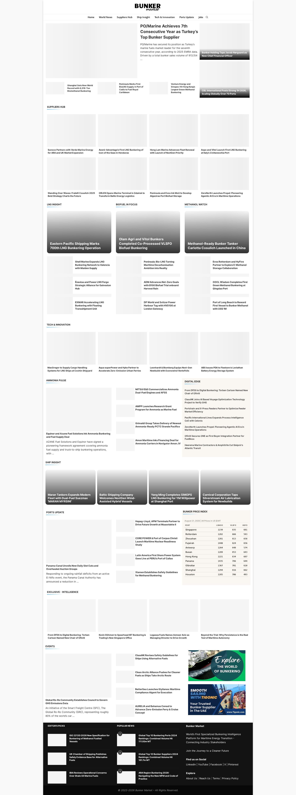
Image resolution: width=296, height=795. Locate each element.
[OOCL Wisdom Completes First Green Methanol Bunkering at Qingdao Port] (197, 285)
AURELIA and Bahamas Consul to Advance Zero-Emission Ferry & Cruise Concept (156, 709)
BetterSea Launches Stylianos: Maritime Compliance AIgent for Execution (157, 691)
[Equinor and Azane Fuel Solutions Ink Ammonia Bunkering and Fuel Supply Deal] (78, 409)
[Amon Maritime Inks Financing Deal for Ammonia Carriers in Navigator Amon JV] (125, 445)
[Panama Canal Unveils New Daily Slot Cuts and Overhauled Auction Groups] (78, 541)
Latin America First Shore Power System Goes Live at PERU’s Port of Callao (158, 557)
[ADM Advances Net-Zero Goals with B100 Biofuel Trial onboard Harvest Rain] (129, 285)
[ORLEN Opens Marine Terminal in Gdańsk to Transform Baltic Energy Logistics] (122, 173)
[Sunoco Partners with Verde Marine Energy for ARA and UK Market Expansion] (71, 130)
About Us (191, 778)
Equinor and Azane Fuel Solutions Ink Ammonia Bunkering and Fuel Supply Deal (78, 435)
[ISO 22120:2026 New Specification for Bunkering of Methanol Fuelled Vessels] (57, 740)
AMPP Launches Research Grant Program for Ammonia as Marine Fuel (156, 408)
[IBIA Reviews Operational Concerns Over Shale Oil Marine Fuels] (57, 777)
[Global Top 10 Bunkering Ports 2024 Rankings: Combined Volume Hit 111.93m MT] (126, 740)
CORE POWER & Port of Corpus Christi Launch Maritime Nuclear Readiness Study (156, 541)
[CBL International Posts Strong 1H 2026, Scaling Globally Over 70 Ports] (225, 79)
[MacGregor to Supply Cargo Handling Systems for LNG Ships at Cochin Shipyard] (71, 348)
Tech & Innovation (165, 17)
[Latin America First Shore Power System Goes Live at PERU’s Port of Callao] (125, 560)
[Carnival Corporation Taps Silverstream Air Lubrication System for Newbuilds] (225, 487)
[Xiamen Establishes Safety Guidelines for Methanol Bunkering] (125, 577)
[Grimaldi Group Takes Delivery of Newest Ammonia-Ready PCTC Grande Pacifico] (125, 428)
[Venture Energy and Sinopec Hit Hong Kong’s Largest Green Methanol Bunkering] (158, 88)
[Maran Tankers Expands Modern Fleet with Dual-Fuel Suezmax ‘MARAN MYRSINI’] (70, 487)
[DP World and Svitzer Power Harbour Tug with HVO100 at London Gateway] (129, 305)
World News (105, 17)
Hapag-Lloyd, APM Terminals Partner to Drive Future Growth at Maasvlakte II (157, 523)
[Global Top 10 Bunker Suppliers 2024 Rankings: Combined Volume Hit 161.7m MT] (126, 759)
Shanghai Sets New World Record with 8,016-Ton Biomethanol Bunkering (80, 88)
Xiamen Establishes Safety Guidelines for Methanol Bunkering (156, 574)
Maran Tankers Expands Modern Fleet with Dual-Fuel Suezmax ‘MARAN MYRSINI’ (69, 498)
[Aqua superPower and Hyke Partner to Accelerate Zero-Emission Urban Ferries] (122, 348)
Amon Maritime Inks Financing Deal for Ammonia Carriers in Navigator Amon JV (158, 442)
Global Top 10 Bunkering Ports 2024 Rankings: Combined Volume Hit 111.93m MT (158, 738)
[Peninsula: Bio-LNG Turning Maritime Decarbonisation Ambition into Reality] (129, 264)
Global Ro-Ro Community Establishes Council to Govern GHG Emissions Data (76, 702)
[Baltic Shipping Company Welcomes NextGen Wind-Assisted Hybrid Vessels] (122, 487)
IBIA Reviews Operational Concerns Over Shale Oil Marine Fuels (88, 774)
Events (50, 646)
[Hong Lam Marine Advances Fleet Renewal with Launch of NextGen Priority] (173, 130)
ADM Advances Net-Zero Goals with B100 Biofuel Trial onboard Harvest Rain (161, 285)
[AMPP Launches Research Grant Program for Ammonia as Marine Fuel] (125, 411)
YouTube (203, 764)
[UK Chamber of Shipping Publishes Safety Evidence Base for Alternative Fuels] (57, 759)
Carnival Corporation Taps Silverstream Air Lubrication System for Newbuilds (221, 498)
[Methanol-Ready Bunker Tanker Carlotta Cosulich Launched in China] (217, 232)
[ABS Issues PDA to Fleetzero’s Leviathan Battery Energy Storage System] (224, 348)
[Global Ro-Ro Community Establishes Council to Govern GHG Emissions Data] (78, 675)
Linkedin (191, 764)
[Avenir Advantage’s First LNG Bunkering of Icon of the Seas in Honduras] (122, 130)
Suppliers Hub (124, 17)
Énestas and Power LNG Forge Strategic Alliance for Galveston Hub (93, 285)
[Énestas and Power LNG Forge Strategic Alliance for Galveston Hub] (60, 285)
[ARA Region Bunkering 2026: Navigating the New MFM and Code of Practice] (126, 777)
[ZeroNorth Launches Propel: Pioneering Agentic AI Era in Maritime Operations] (224, 173)
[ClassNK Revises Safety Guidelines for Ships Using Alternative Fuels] (125, 660)
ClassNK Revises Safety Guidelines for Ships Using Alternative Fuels (156, 657)
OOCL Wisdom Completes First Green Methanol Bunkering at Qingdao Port (230, 285)
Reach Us (204, 778)
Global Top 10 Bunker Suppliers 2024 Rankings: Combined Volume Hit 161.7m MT (158, 757)
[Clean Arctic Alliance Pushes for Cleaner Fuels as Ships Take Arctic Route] (125, 677)
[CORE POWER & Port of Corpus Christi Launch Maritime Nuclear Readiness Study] (125, 543)
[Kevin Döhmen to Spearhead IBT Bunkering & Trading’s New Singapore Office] (122, 615)
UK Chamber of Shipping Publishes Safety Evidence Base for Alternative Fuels (88, 757)
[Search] (206, 17)
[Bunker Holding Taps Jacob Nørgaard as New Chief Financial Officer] (225, 41)
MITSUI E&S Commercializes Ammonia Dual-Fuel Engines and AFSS (157, 391)
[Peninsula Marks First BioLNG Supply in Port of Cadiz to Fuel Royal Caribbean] (107, 88)
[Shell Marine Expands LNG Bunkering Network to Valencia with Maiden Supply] (60, 264)
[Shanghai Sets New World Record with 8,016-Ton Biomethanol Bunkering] (55, 88)
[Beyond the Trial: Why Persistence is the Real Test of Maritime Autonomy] (224, 615)
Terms (216, 778)
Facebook (216, 764)
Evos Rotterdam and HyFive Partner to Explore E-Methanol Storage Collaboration (230, 265)
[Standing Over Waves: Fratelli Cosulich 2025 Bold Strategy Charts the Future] (71, 173)
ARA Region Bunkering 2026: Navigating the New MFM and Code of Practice (158, 775)
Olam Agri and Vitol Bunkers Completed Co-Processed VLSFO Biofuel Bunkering (145, 243)
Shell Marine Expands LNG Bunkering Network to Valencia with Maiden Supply (92, 265)
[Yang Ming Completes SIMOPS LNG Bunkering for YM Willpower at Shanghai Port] (174, 487)
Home (91, 17)
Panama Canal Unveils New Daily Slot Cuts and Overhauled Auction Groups (72, 567)
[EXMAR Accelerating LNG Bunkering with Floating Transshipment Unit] (60, 305)
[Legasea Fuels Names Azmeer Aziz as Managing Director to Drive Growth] (173, 615)
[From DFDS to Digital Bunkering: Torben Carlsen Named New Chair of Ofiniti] (71, 615)
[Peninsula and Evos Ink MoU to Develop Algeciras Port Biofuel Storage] (173, 173)
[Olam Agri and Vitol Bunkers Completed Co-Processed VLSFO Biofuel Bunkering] (148, 232)
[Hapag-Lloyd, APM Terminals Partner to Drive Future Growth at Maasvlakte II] (125, 526)
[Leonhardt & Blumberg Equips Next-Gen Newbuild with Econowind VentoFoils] (173, 348)
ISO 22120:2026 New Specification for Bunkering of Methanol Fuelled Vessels (89, 738)
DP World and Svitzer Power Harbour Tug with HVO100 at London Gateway (160, 305)
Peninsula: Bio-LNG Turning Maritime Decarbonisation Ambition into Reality (159, 265)
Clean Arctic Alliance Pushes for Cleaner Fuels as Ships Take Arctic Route (157, 674)
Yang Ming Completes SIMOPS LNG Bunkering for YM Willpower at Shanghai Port (173, 498)
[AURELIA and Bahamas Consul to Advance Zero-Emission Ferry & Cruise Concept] (125, 711)
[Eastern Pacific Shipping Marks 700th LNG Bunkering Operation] (79, 232)
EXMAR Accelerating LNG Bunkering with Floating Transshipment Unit (89, 305)
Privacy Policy (230, 778)
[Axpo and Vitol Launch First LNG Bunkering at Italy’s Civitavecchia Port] (224, 130)
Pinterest (233, 764)
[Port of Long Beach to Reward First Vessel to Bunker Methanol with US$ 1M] (197, 305)
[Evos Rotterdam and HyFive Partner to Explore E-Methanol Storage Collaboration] (197, 264)
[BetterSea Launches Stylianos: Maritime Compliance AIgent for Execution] (125, 694)
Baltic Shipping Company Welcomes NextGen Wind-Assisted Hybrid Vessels (117, 498)
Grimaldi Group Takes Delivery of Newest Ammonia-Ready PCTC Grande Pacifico (158, 425)
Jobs (201, 17)
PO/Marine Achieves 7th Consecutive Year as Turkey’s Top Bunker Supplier (169, 32)
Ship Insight (143, 17)
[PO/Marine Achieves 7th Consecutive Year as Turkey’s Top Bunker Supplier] (91, 50)
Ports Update (186, 17)
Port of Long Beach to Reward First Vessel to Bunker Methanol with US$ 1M (230, 305)
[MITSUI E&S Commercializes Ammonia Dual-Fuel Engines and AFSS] (125, 394)
